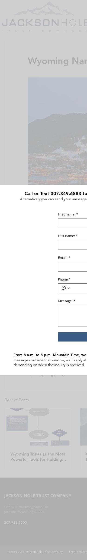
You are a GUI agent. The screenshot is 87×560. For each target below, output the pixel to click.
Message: (66, 301)
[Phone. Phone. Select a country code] (65, 288)
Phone (64, 279)
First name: (68, 214)
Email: (64, 257)
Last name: (68, 236)
